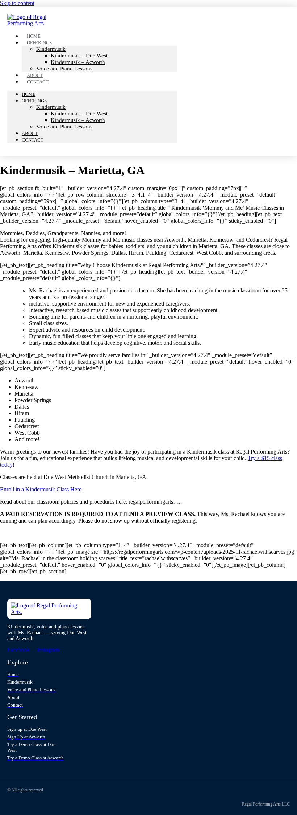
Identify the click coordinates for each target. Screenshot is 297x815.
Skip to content (17, 3)
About (30, 133)
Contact (38, 82)
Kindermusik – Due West (79, 55)
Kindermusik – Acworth (78, 62)
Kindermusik (51, 49)
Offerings (39, 42)
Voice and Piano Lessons (64, 68)
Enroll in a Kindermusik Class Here (40, 489)
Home (28, 94)
